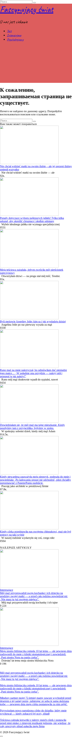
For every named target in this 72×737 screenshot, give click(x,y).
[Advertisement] (36, 64)
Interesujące (14, 35)
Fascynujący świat (26, 9)
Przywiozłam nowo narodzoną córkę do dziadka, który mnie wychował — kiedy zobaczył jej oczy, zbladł (33, 712)
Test (9, 31)
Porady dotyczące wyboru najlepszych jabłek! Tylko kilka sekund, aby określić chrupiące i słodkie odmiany (32, 220)
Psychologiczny (15, 39)
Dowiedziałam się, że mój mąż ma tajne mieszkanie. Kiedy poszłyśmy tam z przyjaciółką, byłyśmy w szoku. (32, 426)
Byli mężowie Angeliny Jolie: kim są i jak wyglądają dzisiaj (33, 321)
